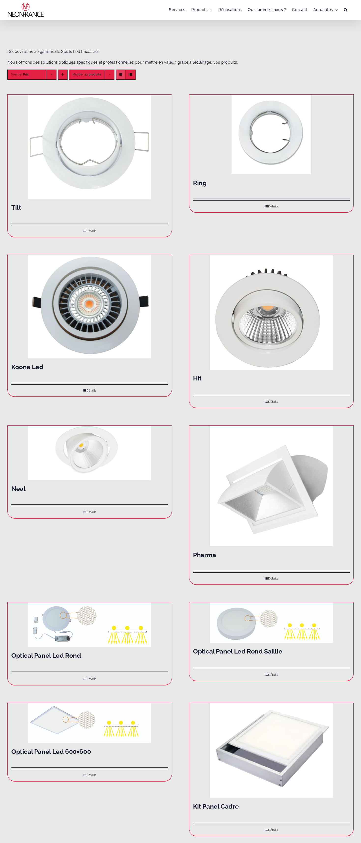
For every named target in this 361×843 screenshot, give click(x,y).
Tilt (16, 207)
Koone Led (27, 367)
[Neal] (90, 453)
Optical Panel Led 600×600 (51, 751)
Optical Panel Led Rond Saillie (237, 651)
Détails (91, 231)
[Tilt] (90, 147)
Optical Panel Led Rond (46, 655)
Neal (18, 488)
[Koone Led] (90, 306)
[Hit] (271, 312)
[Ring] (271, 134)
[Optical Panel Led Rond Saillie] (271, 622)
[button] (345, 10)
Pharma (204, 555)
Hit (197, 378)
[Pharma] (271, 486)
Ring (199, 183)
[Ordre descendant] (63, 75)
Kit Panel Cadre (216, 806)
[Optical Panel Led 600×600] (90, 723)
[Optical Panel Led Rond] (90, 624)
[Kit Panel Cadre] (271, 750)
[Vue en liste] (130, 74)
